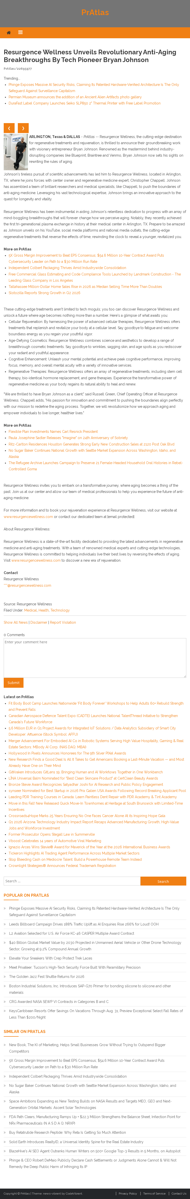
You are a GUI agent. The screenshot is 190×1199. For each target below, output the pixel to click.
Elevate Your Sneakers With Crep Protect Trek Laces (50, 958)
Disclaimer (38, 622)
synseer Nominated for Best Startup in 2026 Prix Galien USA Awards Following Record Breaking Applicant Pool (97, 791)
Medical (30, 610)
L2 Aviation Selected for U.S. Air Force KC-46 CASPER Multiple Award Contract (71, 933)
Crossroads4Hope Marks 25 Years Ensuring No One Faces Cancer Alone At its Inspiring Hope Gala (87, 816)
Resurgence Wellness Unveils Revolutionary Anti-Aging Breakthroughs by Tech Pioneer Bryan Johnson (90, 56)
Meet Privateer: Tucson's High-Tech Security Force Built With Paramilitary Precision (75, 967)
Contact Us (179, 1193)
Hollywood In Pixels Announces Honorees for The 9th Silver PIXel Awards (67, 753)
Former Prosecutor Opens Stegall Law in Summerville (52, 834)
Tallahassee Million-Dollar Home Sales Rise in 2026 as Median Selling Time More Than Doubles (85, 287)
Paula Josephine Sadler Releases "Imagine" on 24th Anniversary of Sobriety (68, 438)
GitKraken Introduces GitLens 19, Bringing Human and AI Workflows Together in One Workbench (86, 772)
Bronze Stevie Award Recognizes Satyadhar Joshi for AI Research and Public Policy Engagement (86, 785)
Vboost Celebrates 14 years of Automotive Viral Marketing (55, 841)
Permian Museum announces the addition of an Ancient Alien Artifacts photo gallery (75, 97)
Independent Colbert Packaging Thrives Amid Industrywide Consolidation (67, 268)
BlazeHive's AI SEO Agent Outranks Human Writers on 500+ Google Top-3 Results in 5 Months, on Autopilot (94, 1151)
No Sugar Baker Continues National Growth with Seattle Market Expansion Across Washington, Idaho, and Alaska (92, 1089)
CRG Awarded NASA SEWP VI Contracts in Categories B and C (59, 1002)
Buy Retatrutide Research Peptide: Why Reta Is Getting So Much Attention (67, 1132)
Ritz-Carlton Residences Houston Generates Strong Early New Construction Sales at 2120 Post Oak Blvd (91, 444)
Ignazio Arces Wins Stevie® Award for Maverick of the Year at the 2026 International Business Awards (89, 847)
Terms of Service (154, 1193)
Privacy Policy (128, 1193)
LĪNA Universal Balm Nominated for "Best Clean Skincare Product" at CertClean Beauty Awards (83, 778)
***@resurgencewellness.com (27, 585)
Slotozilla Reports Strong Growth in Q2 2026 (44, 293)
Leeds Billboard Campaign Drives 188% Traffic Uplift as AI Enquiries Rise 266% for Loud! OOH (84, 924)
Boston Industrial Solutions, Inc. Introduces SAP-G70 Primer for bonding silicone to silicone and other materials (90, 989)
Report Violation (63, 622)
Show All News (16, 622)
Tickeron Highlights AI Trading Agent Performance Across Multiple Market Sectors (74, 853)
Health (44, 610)
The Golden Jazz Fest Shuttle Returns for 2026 (46, 977)
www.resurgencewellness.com (28, 517)
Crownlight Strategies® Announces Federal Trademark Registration (62, 866)
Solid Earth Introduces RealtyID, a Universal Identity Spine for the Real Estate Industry (76, 1142)
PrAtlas (95, 12)
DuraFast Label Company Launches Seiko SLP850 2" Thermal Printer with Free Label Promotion (85, 103)
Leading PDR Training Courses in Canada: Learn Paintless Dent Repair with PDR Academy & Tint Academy (93, 797)
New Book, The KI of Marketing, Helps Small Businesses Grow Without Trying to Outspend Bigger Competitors (87, 1048)
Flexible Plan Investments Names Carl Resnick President (53, 432)
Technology (60, 610)
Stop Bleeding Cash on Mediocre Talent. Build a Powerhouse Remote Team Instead (75, 859)
